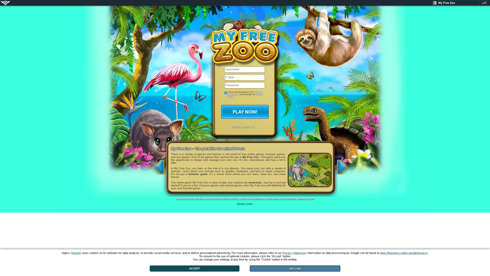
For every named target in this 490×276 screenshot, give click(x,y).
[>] (340, 165)
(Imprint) (76, 253)
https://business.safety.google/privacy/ (404, 253)
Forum (190, 198)
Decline (295, 268)
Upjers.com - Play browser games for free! (289, 198)
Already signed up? (243, 126)
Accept (194, 268)
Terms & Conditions (251, 198)
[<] (158, 165)
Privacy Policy (230, 198)
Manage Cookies (245, 204)
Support (180, 198)
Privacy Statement (294, 253)
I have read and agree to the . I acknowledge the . (245, 94)
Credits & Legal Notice (208, 198)
